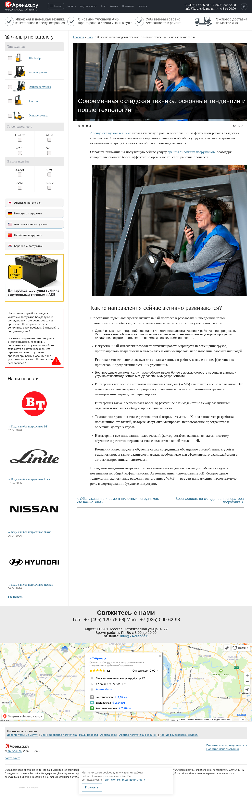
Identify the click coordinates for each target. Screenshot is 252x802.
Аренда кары (108, 734)
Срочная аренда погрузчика (59, 734)
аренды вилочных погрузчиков (191, 152)
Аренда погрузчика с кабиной (138, 734)
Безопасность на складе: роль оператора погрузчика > (209, 500)
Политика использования (222, 748)
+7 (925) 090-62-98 (223, 4)
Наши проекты (88, 734)
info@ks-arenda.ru (197, 8)
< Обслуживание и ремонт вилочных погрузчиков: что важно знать (118, 500)
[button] (34, 58)
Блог (90, 37)
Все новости (15, 596)
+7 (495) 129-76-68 (196, 4)
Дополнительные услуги (22, 734)
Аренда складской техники (110, 133)
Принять (92, 787)
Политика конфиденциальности (226, 745)
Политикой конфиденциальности (124, 779)
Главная (78, 37)
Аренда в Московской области (179, 734)
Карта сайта (12, 758)
